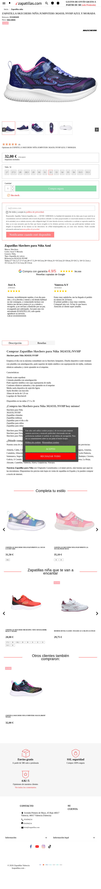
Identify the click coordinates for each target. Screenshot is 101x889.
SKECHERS (11, 20)
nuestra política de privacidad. (30, 229)
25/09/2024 (11, 288)
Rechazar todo (50, 456)
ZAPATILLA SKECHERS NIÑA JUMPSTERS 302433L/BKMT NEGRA (25, 716)
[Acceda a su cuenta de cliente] (52, 4)
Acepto (50, 449)
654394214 (26, 819)
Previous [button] (6, 301)
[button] (4, 530)
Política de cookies (33, 442)
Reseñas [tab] (41, 343)
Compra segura (56, 188)
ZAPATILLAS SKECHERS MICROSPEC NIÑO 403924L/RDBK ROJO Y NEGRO (26, 630)
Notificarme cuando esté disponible (30, 234)
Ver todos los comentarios (25, 787)
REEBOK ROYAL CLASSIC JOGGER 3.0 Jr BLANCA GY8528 (74, 631)
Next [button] (95, 301)
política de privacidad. (35, 212)
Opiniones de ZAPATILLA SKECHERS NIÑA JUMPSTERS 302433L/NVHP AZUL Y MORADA (39, 148)
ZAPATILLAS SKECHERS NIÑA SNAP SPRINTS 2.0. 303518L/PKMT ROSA (71, 548)
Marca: (4, 20)
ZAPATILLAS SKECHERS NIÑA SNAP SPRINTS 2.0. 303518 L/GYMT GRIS (25, 548)
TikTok (52, 847)
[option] (27, 301)
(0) (19, 144)
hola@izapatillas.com (30, 827)
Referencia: (5, 17)
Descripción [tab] (15, 343)
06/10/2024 (58, 288)
